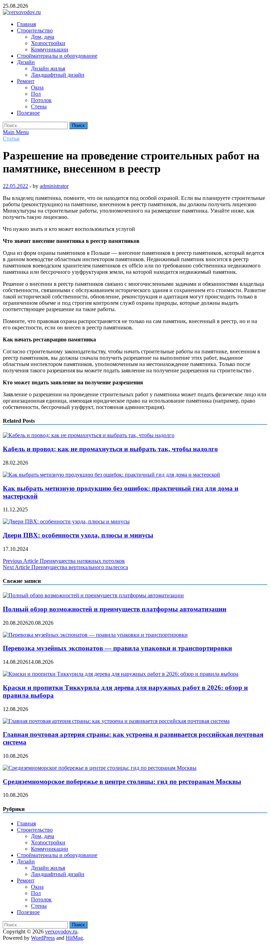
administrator (54, 186)
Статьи (11, 138)
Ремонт (25, 81)
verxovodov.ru (61, 931)
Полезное (28, 113)
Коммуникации (49, 49)
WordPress (43, 938)
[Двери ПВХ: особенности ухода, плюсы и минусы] (66, 521)
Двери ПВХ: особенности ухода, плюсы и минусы (78, 535)
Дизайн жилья (48, 68)
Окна (37, 87)
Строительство (35, 30)
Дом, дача (42, 37)
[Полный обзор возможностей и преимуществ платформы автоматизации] (93, 595)
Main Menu (16, 132)
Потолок (41, 100)
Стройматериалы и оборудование (57, 56)
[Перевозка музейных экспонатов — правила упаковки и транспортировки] (95, 635)
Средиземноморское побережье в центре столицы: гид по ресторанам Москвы (122, 781)
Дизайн (26, 62)
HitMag (74, 938)
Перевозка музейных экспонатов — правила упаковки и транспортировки (117, 648)
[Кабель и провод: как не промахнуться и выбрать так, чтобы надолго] (88, 435)
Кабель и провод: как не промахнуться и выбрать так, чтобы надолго (110, 449)
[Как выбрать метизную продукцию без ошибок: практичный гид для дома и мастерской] (111, 475)
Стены (39, 106)
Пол (36, 94)
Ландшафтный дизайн (57, 75)
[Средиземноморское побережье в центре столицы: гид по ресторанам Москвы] (100, 768)
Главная (26, 24)
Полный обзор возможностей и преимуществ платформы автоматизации (114, 609)
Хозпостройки (48, 43)
